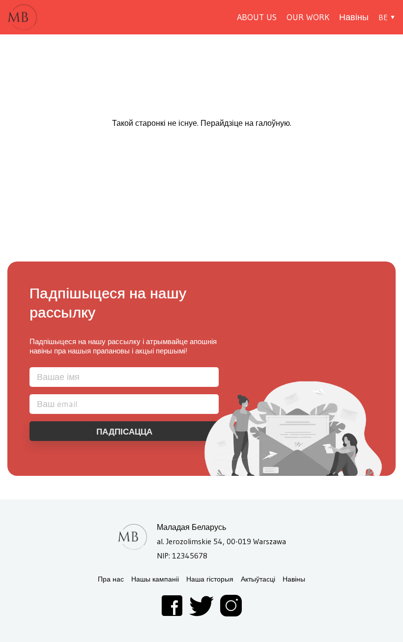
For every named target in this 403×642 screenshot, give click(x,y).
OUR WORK (308, 17)
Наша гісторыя (209, 579)
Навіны (354, 17)
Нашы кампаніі (155, 579)
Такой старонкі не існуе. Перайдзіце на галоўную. (201, 123)
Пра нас (111, 579)
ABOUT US (257, 17)
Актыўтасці (258, 579)
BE (383, 17)
